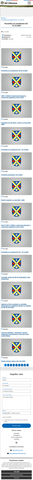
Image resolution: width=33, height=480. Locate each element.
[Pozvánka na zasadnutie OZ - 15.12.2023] (16, 136)
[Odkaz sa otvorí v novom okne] (16, 442)
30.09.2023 (5, 274)
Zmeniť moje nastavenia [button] (16, 474)
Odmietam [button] (16, 478)
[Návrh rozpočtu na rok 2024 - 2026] (16, 186)
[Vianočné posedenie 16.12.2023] (16, 161)
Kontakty (16, 439)
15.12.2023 (5, 92)
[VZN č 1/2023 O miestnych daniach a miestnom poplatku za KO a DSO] (16, 82)
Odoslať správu (16, 426)
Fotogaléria (16, 435)
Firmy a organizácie (16, 437)
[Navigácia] (29, 2)
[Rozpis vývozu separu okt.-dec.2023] (16, 347)
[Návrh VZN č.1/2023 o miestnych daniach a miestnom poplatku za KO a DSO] (16, 211)
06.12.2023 (5, 171)
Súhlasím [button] (16, 471)
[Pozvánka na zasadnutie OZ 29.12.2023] (16, 57)
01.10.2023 (5, 300)
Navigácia (4, 3)
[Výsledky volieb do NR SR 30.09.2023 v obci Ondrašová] (16, 263)
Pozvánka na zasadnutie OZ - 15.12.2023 (12, 20)
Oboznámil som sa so (16, 420)
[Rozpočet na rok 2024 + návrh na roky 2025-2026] (16, 109)
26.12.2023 (5, 67)
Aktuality (16, 433)
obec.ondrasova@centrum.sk (17, 453)
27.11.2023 (5, 196)
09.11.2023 (5, 248)
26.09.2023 (5, 329)
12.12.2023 (5, 146)
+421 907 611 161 (17, 450)
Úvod (4, 18)
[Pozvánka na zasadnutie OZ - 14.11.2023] (16, 238)
